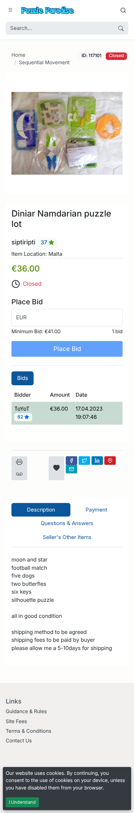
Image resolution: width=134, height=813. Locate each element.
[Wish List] (56, 468)
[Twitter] (84, 460)
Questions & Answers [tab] (67, 523)
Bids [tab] (22, 378)
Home (18, 55)
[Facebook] (71, 460)
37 (45, 242)
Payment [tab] (96, 509)
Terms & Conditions (28, 731)
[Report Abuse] (19, 474)
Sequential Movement (44, 63)
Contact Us (19, 741)
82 (21, 417)
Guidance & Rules (26, 711)
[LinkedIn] (97, 460)
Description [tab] (41, 509)
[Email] (71, 469)
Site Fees (16, 721)
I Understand (22, 802)
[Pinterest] (110, 460)
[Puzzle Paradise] (47, 10)
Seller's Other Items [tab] (67, 537)
